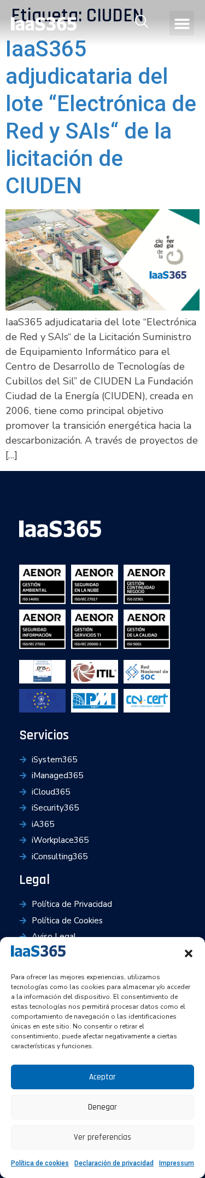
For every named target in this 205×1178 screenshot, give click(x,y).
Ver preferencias (102, 1137)
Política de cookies (40, 1163)
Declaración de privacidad (114, 1163)
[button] (188, 953)
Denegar (102, 1107)
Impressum (176, 1163)
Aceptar (102, 1077)
